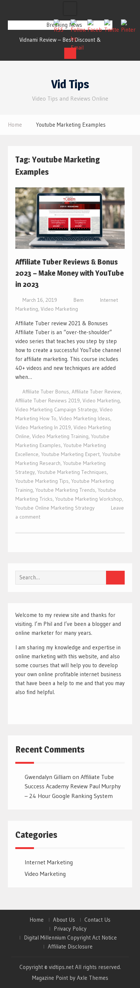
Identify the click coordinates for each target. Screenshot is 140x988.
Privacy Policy (70, 929)
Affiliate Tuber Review (96, 391)
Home (36, 920)
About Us (64, 920)
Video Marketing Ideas (84, 418)
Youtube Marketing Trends (65, 490)
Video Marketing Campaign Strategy (56, 409)
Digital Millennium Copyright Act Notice (70, 938)
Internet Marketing (49, 862)
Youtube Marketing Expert (70, 454)
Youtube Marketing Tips (42, 481)
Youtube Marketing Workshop (88, 498)
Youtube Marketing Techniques (72, 472)
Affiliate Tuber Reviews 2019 (47, 400)
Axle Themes (92, 977)
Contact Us (97, 920)
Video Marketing (59, 308)
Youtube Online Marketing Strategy (54, 507)
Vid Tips (70, 84)
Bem (79, 300)
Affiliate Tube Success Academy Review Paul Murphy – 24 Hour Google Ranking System (73, 786)
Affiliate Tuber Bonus (45, 391)
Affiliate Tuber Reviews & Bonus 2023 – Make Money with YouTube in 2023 (69, 273)
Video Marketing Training (60, 436)
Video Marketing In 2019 (43, 427)
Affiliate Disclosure (70, 947)
